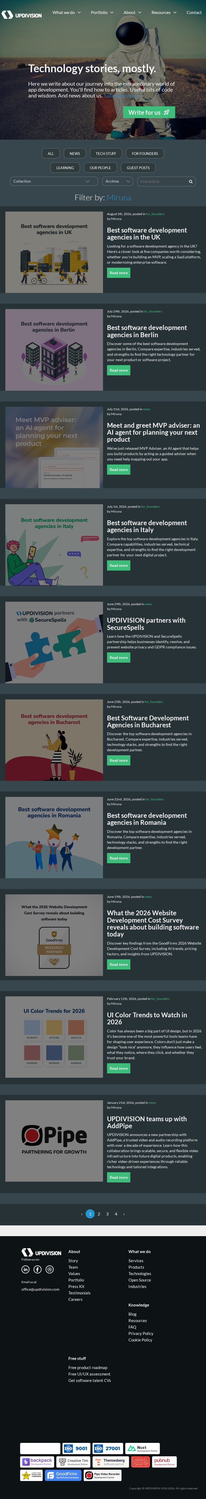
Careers (75, 1299)
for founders (145, 153)
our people (100, 168)
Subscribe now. (121, 95)
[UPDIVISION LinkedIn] (27, 1268)
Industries (137, 1286)
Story (73, 1260)
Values (74, 1273)
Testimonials (79, 1292)
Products (136, 1267)
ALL (51, 153)
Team (73, 1267)
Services (136, 1260)
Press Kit (76, 1286)
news (75, 153)
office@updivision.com (40, 1289)
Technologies (139, 1273)
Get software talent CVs (89, 1380)
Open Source (139, 1279)
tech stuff (106, 153)
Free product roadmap (87, 1367)
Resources (137, 1320)
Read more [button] (119, 272)
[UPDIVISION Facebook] (40, 1268)
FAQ (132, 1326)
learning (65, 168)
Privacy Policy (140, 1333)
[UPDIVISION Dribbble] (52, 1268)
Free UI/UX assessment (89, 1373)
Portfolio (76, 1279)
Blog (132, 1314)
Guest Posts (138, 168)
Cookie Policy (140, 1339)
